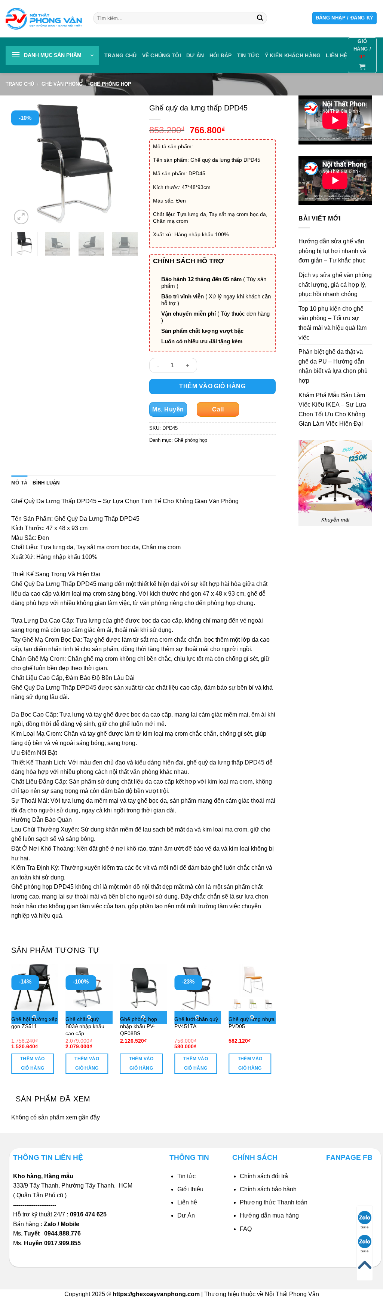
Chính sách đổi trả (264, 1176)
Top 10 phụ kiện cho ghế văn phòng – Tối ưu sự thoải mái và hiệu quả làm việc (332, 323)
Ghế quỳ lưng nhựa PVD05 (252, 1022)
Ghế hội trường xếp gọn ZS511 (34, 1022)
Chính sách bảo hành (268, 1189)
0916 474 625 (89, 1214)
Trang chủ (120, 55)
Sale (365, 1227)
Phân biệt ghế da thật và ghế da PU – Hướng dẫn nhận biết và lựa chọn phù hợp (333, 366)
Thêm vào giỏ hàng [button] (32, 1063)
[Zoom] (21, 217)
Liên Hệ (336, 55)
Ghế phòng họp (110, 84)
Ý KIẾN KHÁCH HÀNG (293, 55)
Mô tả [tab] (19, 483)
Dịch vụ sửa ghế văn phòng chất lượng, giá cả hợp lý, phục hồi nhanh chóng (335, 284)
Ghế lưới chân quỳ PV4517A (196, 1022)
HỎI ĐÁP (220, 55)
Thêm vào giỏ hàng (212, 386)
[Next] (126, 162)
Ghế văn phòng (62, 84)
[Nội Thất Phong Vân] (44, 18)
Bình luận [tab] (46, 483)
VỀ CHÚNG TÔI (161, 55)
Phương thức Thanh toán (273, 1202)
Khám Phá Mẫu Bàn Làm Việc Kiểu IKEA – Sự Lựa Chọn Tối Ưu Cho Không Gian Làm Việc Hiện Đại (332, 409)
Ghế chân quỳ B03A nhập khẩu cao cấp (84, 1026)
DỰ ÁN (195, 55)
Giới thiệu (190, 1189)
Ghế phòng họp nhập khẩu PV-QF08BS (138, 1026)
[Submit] (260, 18)
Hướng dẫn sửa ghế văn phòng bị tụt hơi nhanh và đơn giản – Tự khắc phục (332, 251)
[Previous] (23, 162)
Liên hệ (187, 1202)
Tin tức (248, 55)
